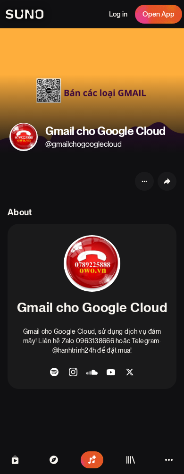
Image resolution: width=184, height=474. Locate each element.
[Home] (53, 459)
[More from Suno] (169, 459)
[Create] (92, 459)
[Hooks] (15, 459)
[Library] (130, 459)
